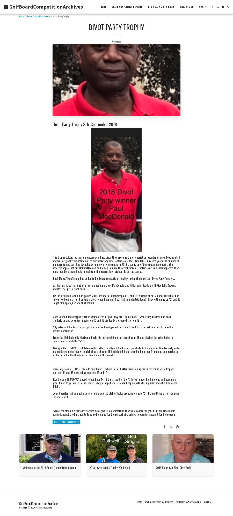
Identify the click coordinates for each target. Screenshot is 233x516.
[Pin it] (177, 426)
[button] (212, 7)
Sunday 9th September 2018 (66, 421)
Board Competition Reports (38, 16)
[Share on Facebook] (164, 426)
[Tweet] (171, 426)
